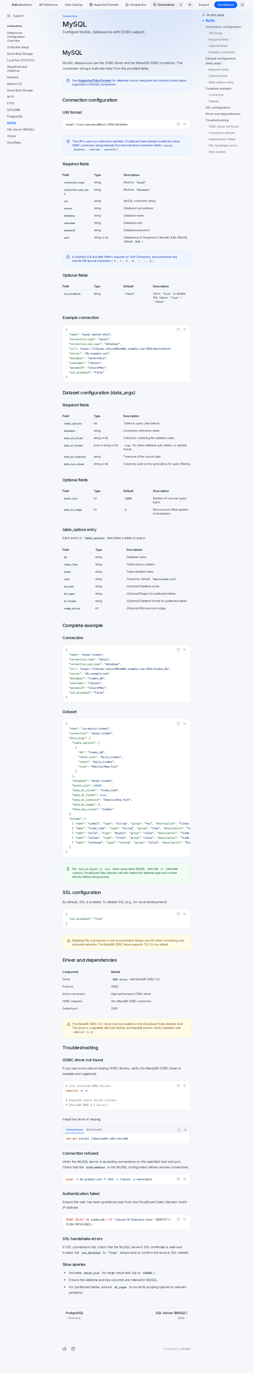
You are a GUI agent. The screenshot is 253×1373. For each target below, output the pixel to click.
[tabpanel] (126, 1138)
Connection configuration (223, 26)
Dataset (214, 101)
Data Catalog (73, 4)
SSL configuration (218, 107)
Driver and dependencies (223, 113)
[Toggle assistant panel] (190, 4)
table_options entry (221, 82)
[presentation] (126, 353)
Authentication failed (222, 139)
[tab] (74, 1129)
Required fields (219, 39)
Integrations (138, 4)
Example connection (222, 52)
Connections (166, 4)
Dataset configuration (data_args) (221, 61)
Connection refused (222, 132)
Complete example (218, 88)
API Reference (48, 4)
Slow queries (217, 151)
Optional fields (218, 45)
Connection (216, 95)
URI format (215, 33)
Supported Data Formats (94, 80)
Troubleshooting (217, 120)
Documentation (22, 4)
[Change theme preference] (242, 4)
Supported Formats (106, 4)
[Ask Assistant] (184, 124)
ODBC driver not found (224, 126)
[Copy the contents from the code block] (178, 124)
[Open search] (180, 4)
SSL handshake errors (223, 145)
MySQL (210, 20)
